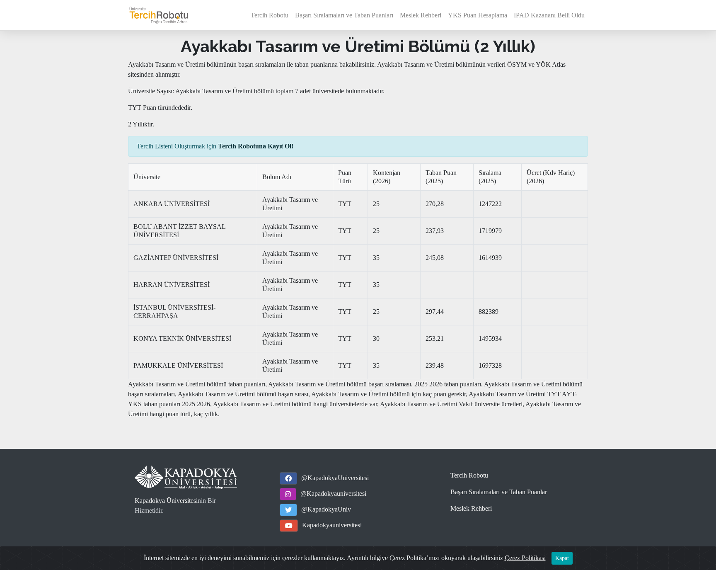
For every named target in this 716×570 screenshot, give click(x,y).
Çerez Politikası (525, 557)
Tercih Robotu (269, 15)
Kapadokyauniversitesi (332, 525)
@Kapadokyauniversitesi (333, 493)
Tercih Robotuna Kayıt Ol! (255, 146)
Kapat (562, 558)
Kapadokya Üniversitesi (166, 500)
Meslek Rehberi (420, 15)
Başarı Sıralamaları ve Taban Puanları (344, 15)
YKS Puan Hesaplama (477, 15)
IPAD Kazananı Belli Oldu (549, 15)
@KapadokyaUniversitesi (335, 477)
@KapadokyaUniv (326, 509)
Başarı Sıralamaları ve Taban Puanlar (498, 491)
